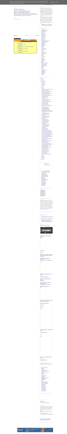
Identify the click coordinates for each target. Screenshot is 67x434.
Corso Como (43, 37)
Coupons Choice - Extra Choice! (45, 371)
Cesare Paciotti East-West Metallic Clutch (47, 93)
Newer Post (15, 35)
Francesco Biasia (43, 48)
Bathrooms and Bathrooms (44, 367)
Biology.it (42, 368)
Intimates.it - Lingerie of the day (45, 377)
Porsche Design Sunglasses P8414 (23, 51)
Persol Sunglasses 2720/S (21, 44)
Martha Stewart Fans (43, 379)
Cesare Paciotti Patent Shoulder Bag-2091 (47, 130)
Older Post (37, 35)
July (42, 86)
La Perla (42, 58)
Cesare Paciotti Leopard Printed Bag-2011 (47, 140)
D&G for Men (43, 177)
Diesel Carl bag (43, 118)
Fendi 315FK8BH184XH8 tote (45, 122)
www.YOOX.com (42, 195)
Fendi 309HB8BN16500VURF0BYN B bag (47, 110)
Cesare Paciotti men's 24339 (45, 90)
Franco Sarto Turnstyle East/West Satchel (47, 101)
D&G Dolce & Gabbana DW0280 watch (46, 133)
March (43, 156)
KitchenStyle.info (43, 378)
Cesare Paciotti (43, 35)
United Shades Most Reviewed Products (32, 40)
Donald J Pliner (43, 42)
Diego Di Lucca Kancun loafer (45, 104)
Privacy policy (42, 401)
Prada (42, 68)
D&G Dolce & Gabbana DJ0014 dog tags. (47, 91)
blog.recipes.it (43, 369)
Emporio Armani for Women (44, 175)
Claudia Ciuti (43, 36)
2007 (42, 159)
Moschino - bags (43, 64)
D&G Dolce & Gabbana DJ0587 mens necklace (47, 89)
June (42, 87)
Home (26, 35)
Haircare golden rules (44, 375)
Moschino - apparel (43, 63)
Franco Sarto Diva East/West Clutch (46, 99)
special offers (43, 72)
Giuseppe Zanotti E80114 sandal (45, 94)
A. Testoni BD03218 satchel (45, 126)
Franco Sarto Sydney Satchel (45, 117)
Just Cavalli (42, 56)
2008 (42, 80)
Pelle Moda (42, 66)
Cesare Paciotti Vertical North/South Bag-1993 (47, 132)
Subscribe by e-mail (48, 4)
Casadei (42, 34)
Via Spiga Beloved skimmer (45, 96)
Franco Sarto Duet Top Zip (45, 97)
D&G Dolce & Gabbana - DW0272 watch (46, 131)
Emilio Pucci (42, 44)
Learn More (53, 2)
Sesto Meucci (43, 71)
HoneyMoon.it (43, 376)
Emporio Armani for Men (44, 174)
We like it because (43, 390)
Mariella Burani (43, 59)
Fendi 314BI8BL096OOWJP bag (45, 124)
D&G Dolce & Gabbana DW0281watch (46, 135)
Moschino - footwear (43, 65)
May (42, 88)
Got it (57, 2)
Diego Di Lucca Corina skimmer (45, 92)
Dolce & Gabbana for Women (44, 176)
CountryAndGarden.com (44, 370)
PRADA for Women (43, 185)
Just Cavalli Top (43, 98)
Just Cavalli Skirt (44, 115)
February (43, 157)
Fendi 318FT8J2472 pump (45, 129)
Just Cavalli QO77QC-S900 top (45, 113)
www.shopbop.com (43, 194)
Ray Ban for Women (43, 183)
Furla (42, 50)
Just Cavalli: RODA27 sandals (45, 100)
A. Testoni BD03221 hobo (45, 128)
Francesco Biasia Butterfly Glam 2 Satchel (47, 95)
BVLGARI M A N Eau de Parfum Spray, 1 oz (46, 221)
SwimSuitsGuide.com (43, 387)
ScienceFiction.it (43, 384)
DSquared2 (42, 43)
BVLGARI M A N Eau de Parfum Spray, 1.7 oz (46, 220)
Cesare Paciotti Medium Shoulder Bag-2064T (47, 136)
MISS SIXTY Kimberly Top (19, 9)
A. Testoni (42, 29)
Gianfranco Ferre (43, 52)
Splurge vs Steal (43, 386)
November (43, 82)
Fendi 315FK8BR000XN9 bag (45, 108)
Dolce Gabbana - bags (44, 41)
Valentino (42, 73)
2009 (42, 79)
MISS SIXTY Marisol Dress (45, 141)
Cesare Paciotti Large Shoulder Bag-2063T (47, 138)
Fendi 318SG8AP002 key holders (46, 116)
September (43, 84)
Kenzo (42, 57)
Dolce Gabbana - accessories (45, 40)
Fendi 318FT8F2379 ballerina (45, 142)
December (43, 81)
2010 (42, 78)
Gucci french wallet (44, 127)
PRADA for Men (43, 184)
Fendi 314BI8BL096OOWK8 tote (45, 120)
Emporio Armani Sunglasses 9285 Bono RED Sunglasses (26, 46)
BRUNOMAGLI (43, 33)
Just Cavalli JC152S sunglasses (45, 125)
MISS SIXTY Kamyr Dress (45, 137)
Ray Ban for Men (43, 182)
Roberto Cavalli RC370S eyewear (46, 109)
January (43, 158)
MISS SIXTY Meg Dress (44, 139)
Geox (42, 51)
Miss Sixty (18, 19)
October (43, 83)
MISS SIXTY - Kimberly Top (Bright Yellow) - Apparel (21, 12)
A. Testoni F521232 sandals (45, 121)
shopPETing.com (43, 385)
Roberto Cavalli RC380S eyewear (46, 107)
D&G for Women (43, 178)
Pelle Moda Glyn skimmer (45, 102)
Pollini (42, 67)
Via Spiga (42, 74)
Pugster (41, 200)
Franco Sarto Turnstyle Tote (45, 103)
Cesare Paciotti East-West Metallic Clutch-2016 (47, 134)
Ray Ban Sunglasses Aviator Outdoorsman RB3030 (25, 42)
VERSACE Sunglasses (47, 171)
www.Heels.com (42, 193)
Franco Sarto (43, 49)
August (43, 85)
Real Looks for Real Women (44, 383)
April (42, 155)
